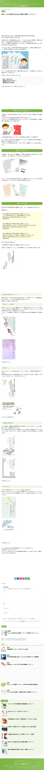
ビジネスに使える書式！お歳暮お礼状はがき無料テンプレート (22, 692)
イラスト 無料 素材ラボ (8, 417)
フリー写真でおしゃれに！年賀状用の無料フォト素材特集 (15, 639)
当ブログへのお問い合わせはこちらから (19, 761)
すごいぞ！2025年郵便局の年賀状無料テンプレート (20, 703)
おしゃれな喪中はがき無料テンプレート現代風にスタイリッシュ (23, 633)
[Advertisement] (22, 26)
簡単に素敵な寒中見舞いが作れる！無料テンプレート (21, 749)
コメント (4, 590)
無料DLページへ (6, 362)
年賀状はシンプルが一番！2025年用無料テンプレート (20, 664)
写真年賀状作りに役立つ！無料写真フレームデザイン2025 (22, 719)
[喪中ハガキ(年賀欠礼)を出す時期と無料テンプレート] (26, 578)
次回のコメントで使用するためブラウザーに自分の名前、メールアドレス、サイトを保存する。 (19, 618)
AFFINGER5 (33, 767)
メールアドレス (6, 608)
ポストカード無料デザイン (22, 6)
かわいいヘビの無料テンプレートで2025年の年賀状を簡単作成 (22, 684)
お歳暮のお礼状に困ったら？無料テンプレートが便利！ (21, 734)
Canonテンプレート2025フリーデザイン (18, 711)
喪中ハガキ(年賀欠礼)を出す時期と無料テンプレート (21, 742)
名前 (4, 603)
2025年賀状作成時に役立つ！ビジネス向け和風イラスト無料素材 (23, 656)
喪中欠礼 (4, 583)
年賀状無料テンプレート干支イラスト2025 (17, 649)
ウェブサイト (5, 612)
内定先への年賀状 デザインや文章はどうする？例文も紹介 (22, 726)
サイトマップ (28, 761)
